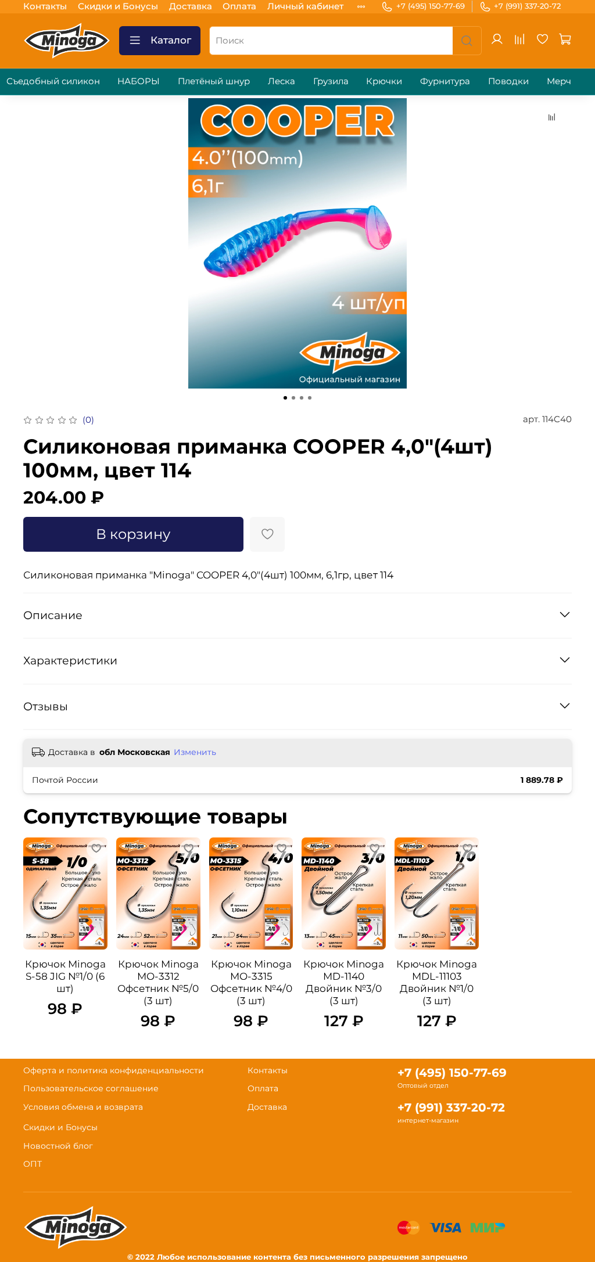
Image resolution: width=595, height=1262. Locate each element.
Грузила (331, 81)
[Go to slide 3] (301, 398)
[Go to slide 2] (293, 398)
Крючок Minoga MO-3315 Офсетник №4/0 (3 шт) (251, 982)
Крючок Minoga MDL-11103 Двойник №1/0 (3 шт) (436, 982)
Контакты (45, 6)
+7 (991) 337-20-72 (527, 5)
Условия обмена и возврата (83, 1107)
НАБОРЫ (138, 81)
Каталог (170, 40)
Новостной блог (58, 1145)
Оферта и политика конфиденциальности (113, 1070)
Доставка (190, 6)
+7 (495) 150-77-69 (430, 5)
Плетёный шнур (214, 81)
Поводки (508, 81)
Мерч (559, 81)
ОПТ (32, 1163)
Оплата (239, 6)
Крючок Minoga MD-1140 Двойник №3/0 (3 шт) (343, 982)
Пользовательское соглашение (91, 1088)
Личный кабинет (305, 6)
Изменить (195, 752)
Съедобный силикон (53, 81)
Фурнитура (445, 81)
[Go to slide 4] (309, 398)
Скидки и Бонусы (118, 6)
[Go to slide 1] (285, 398)
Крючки (384, 81)
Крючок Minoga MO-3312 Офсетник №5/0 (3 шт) (158, 982)
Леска (281, 81)
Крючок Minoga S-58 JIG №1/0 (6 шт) (65, 976)
